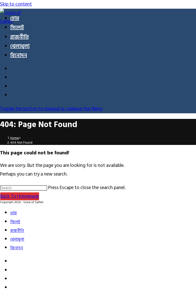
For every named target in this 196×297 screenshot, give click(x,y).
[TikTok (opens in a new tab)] (13, 95)
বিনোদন (16, 248)
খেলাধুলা (17, 239)
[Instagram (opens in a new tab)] (13, 78)
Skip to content (16, 4)
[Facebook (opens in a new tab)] (13, 69)
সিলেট (15, 222)
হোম (13, 213)
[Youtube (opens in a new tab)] (13, 87)
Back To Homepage (19, 196)
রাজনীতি (17, 231)
